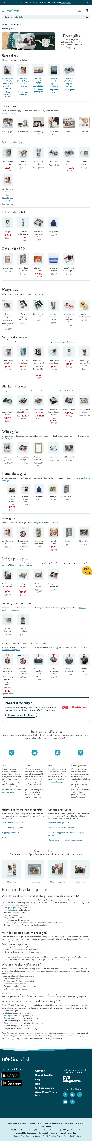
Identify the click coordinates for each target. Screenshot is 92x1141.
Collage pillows (38, 585)
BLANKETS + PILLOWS (7, 79)
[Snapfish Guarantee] (80, 752)
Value (50, 765)
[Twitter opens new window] (73, 1100)
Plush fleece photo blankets (38, 410)
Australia (80, 1123)
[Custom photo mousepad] (23, 447)
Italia (40, 1123)
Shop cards (11, 881)
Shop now (68, 2)
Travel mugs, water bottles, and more (84, 363)
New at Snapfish (44, 1075)
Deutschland (12, 1123)
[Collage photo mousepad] (54, 574)
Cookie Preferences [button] (51, 1130)
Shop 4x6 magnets (69, 84)
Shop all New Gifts (51, 522)
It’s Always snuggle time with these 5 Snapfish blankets (66, 833)
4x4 (11, 197)
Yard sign (52, 496)
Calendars (54, 456)
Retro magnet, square (38, 315)
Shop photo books (35, 881)
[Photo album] (69, 531)
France (23, 1123)
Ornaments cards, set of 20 (7, 671)
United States (67, 1123)
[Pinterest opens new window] (80, 1093)
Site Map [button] (14, 1130)
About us (40, 1070)
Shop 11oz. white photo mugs (23, 86)
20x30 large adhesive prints (69, 269)
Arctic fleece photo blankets (23, 410)
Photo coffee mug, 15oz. (8, 163)
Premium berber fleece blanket (53, 412)
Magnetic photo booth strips (53, 317)
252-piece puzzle (38, 269)
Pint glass (8, 231)
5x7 (9, 200)
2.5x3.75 (5, 197)
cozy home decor (8, 902)
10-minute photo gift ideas (58, 822)
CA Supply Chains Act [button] (71, 1130)
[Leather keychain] (23, 619)
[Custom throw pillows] (84, 400)
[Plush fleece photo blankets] (38, 400)
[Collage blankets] (23, 574)
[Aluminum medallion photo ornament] (38, 659)
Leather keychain (23, 630)
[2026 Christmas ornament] (54, 659)
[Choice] (11, 752)
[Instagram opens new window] (73, 1093)
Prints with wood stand (38, 542)
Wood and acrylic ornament (23, 671)
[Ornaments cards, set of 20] (8, 659)
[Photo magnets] (8, 304)
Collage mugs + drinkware (7, 585)
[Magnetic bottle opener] (84, 304)
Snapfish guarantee (78, 765)
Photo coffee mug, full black (38, 361)
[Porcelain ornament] (84, 659)
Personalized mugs (11, 909)
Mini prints (53, 161)
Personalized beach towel (54, 269)
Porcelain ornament (84, 669)
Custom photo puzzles (12, 499)
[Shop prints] (80, 868)
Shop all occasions (9, 112)
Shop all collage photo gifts (21, 565)
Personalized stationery (38, 458)
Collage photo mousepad (53, 585)
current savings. (57, 781)
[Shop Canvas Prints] (57, 868)
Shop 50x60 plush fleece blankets (8, 86)
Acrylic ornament (69, 669)
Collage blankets (23, 585)
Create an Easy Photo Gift (12, 822)
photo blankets (14, 1023)
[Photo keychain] (8, 619)
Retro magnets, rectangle (23, 317)
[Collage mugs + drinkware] (8, 574)
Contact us (80, 796)
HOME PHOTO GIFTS (38, 81)
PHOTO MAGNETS (69, 79)
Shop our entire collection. (11, 790)
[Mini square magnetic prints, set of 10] (69, 304)
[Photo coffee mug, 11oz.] (8, 351)
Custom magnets (10, 1018)
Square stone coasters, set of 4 (38, 234)
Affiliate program (44, 1087)
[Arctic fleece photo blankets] (23, 400)
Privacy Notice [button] (35, 1130)
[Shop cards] (11, 868)
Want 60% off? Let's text (46, 1094)
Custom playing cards (23, 163)
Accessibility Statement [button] (26, 1133)
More (4, 837)
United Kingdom (52, 1123)
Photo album (66, 496)
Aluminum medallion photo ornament (38, 672)
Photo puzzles (9, 1015)
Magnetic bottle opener (84, 315)
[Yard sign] (53, 488)
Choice (5, 765)
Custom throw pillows (84, 410)
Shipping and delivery (10, 832)
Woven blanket (69, 409)
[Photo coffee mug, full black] (38, 351)
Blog (37, 1079)
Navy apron (53, 231)
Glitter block (8, 267)
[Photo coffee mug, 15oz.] (23, 351)
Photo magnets (69, 163)
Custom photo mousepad (23, 458)
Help (37, 1083)
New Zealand (46, 1126)
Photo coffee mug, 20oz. (54, 361)
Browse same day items (21, 715)
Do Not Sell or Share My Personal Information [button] (57, 1133)
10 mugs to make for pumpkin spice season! (65, 839)
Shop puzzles (38, 85)
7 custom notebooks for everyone (61, 827)
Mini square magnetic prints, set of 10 (69, 318)
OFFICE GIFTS (53, 79)
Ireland (32, 1123)
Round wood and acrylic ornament (23, 544)
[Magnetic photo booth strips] (54, 304)
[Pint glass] (69, 351)
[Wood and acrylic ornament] (23, 659)
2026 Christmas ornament (54, 671)
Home (4, 24)
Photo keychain (84, 163)
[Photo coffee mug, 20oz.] (54, 351)
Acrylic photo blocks (7, 190)
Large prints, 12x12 (54, 542)
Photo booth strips (38, 163)
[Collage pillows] (38, 574)
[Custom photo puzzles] (12, 488)
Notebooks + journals (8, 458)
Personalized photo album (23, 269)
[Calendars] (54, 447)
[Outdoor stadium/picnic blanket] (8, 400)
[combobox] (46, 17)
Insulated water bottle (23, 232)
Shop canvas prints (57, 881)
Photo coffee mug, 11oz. (8, 361)
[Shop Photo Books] (34, 868)
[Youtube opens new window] (66, 1100)
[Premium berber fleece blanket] (54, 400)
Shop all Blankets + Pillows (65, 390)
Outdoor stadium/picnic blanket (8, 412)
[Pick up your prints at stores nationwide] (66, 1077)
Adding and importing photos (13, 827)
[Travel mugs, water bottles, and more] (84, 351)
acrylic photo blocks (32, 922)
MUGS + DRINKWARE (23, 79)
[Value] (57, 752)
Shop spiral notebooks (53, 84)
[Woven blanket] (69, 400)
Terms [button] (23, 1130)
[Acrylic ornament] (69, 659)
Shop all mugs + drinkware (64, 341)
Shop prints (80, 881)
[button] (3, 10)
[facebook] (66, 1093)
